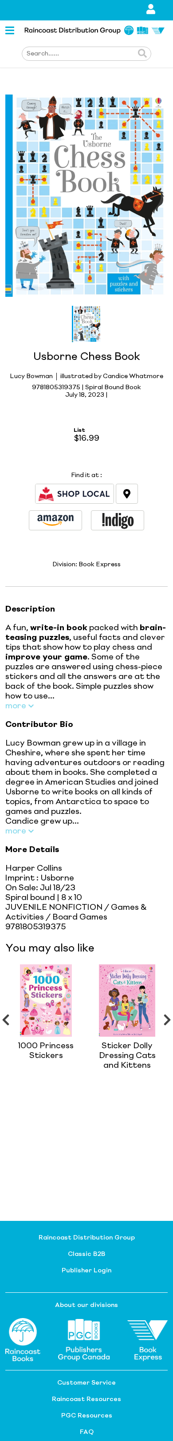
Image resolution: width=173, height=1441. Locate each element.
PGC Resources (86, 1416)
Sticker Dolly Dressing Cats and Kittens (127, 1056)
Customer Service (86, 1383)
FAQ (87, 1432)
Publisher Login (86, 1270)
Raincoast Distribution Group (87, 1238)
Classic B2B (86, 1254)
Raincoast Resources (86, 1399)
